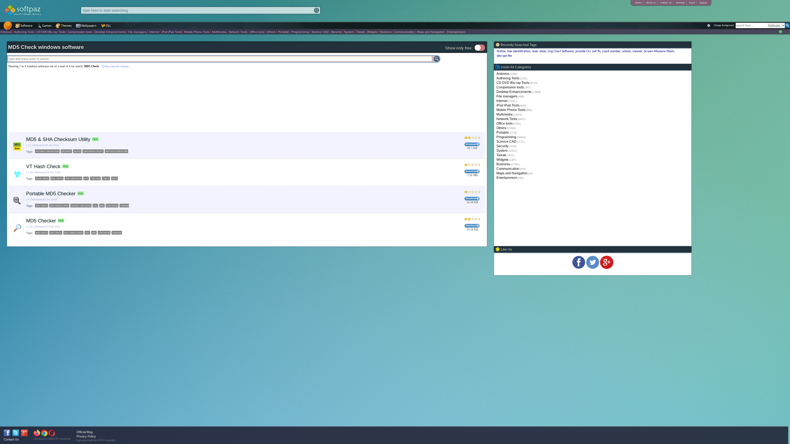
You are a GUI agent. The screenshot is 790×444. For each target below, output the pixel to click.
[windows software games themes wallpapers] (24, 19)
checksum (112, 206)
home (638, 2)
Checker (95, 178)
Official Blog (85, 432)
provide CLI (582, 51)
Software (27, 26)
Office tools (257, 32)
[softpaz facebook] (6, 435)
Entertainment (456, 32)
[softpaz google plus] (24, 435)
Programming (300, 32)
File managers (137, 32)
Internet (154, 32)
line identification (518, 51)
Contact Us (11, 439)
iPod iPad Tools (172, 32)
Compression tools (80, 32)
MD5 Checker (41, 220)
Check (105, 178)
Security (336, 32)
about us (651, 2)
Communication (404, 32)
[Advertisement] (130, 100)
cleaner (637, 51)
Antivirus (6, 32)
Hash (114, 178)
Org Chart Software (561, 51)
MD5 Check (57, 178)
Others (271, 32)
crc (95, 206)
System (349, 32)
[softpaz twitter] (15, 435)
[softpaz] (1, 28)
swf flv (596, 51)
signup (703, 2)
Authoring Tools (24, 32)
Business (386, 32)
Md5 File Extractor (116, 151)
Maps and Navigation (431, 32)
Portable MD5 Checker (51, 193)
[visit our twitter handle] (592, 267)
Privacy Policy (86, 436)
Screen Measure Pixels (659, 51)
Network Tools (238, 32)
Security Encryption (47, 151)
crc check (56, 233)
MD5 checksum (73, 178)
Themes (66, 26)
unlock (626, 51)
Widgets (372, 32)
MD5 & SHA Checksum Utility (58, 139)
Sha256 (77, 151)
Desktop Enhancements (109, 32)
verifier (124, 206)
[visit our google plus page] (606, 267)
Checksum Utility (93, 151)
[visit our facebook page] (578, 267)
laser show (539, 51)
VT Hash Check (43, 166)
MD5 (86, 178)
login (692, 2)
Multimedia (219, 32)
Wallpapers (88, 26)
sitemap (680, 2)
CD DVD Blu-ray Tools (51, 32)
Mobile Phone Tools (197, 32)
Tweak (360, 32)
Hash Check (42, 178)
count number (611, 51)
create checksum (81, 206)
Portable (283, 32)
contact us (666, 2)
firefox (501, 51)
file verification (59, 206)
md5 (102, 206)
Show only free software (117, 66)
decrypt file (504, 56)
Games (46, 26)
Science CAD (320, 32)
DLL (108, 26)
